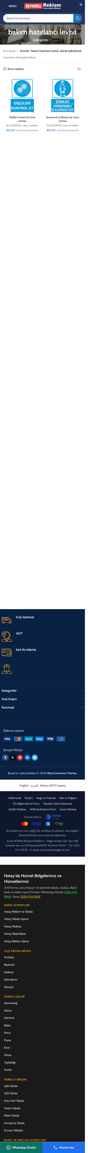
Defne (8, 1010)
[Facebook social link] (5, 757)
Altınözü (9, 1018)
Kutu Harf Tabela (14, 1101)
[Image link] (34, 738)
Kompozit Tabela (14, 1123)
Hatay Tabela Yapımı (16, 919)
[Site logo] (42, 6)
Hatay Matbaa (12, 926)
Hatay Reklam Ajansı (16, 941)
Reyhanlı (9, 965)
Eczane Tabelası (13, 1130)
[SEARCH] (77, 18)
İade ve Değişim (68, 797)
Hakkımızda (14, 797)
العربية (34, 785)
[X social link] (13, 757)
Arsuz (7, 1032)
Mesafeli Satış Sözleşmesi (57, 803)
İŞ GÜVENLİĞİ (13, 125)
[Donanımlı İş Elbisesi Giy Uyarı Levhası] (63, 95)
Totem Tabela (12, 1108)
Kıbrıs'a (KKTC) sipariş (52, 785)
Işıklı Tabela (11, 1086)
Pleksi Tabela (11, 1115)
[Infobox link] (42, 620)
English (24, 785)
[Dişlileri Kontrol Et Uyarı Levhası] (22, 95)
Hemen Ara (66, 1147)
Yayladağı (10, 1062)
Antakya (9, 957)
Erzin (7, 1047)
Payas (7, 1040)
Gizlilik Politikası (17, 809)
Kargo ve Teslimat (46, 797)
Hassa (7, 1055)
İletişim (29, 797)
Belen (7, 1025)
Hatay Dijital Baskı (15, 933)
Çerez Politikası (68, 809)
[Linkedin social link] (27, 757)
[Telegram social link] (35, 757)
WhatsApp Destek (24, 1147)
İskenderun (10, 979)
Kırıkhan (9, 972)
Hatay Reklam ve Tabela (18, 911)
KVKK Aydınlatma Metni (43, 809)
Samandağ (10, 1003)
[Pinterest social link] (20, 757)
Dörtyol (8, 987)
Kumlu (8, 1070)
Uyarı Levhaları (30, 125)
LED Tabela (11, 1093)
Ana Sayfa (9, 51)
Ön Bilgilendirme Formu (26, 803)
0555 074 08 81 (30, 896)
